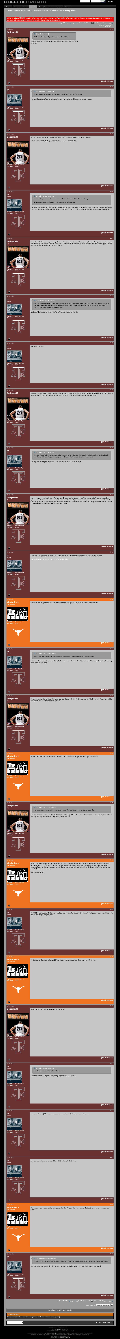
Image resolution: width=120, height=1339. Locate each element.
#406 (111, 296)
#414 (111, 695)
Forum (9, 11)
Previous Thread (55, 1310)
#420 (111, 1006)
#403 (111, 134)
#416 (111, 802)
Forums (16, 7)
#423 (111, 1157)
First (72, 23)
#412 (111, 599)
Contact (68, 7)
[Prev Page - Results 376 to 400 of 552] (75, 23)
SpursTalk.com (100, 1322)
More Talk (42, 7)
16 (89, 23)
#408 (111, 390)
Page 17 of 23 (64, 23)
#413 (111, 648)
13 (81, 23)
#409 (111, 447)
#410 (111, 494)
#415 (111, 753)
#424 (111, 1204)
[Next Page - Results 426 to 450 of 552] (107, 23)
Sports (33, 7)
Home (8, 7)
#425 (111, 1254)
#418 (111, 909)
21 (103, 23)
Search (59, 7)
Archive (107, 1322)
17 (92, 23)
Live (51, 7)
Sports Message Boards (22, 11)
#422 (111, 1110)
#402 (111, 87)
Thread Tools (108, 26)
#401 (111, 29)
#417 (111, 860)
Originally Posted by (42, 34)
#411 (111, 552)
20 (100, 23)
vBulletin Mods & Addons (64, 1333)
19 (98, 23)
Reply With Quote (108, 81)
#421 (111, 1063)
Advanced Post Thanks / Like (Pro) (50, 1333)
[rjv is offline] (14, 100)
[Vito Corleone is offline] (17, 614)
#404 (111, 191)
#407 (111, 343)
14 (84, 23)
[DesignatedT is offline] (18, 48)
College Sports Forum (40, 11)
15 (87, 23)
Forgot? (110, 1)
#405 (111, 238)
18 (95, 23)
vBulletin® (59, 1329)
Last (110, 23)
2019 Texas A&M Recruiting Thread (62, 11)
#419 (111, 956)
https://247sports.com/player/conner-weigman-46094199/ (50, 559)
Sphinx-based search (65, 1337)
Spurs (25, 7)
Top (112, 1305)
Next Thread (66, 1310)
